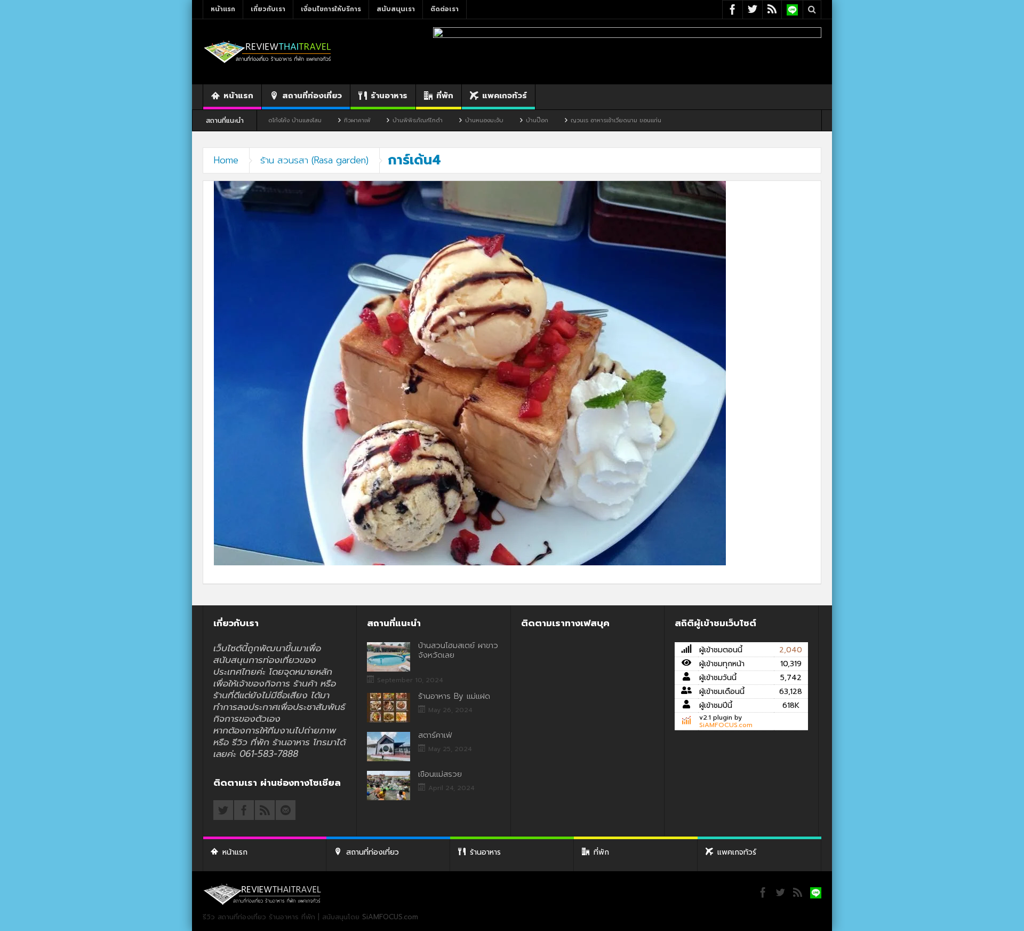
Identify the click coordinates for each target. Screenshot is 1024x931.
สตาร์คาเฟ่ (435, 735)
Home (226, 160)
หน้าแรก (223, 9)
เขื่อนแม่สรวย (440, 774)
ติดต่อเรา (444, 9)
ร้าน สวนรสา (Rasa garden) (314, 160)
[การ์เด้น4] (470, 372)
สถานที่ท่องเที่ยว (312, 95)
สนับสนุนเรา (396, 9)
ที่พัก (444, 95)
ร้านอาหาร (389, 95)
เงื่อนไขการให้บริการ (331, 9)
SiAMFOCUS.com (726, 725)
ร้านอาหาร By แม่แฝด (454, 696)
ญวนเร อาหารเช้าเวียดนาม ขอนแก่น (569, 120)
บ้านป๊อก (490, 120)
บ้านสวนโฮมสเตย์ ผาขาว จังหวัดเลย (458, 650)
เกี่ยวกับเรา (268, 9)
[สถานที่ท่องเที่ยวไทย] (268, 51)
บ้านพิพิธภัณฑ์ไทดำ (371, 120)
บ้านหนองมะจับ (437, 120)
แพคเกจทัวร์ (504, 95)
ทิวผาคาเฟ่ (310, 120)
